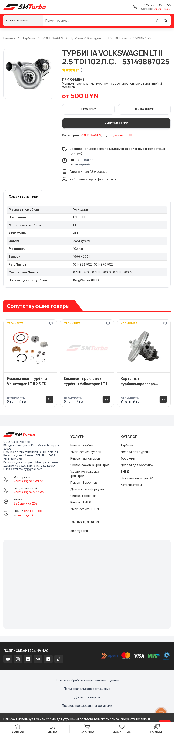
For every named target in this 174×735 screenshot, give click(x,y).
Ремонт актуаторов (85, 458)
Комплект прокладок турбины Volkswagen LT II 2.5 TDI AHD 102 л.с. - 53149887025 (86, 381)
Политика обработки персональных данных (87, 680)
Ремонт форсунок (83, 482)
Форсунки (128, 458)
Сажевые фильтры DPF (137, 478)
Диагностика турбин (85, 452)
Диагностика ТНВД (84, 509)
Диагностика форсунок (87, 489)
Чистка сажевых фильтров (90, 465)
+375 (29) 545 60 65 (29, 492)
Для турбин (79, 531)
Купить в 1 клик (116, 123)
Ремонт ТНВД (80, 502)
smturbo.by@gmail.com (27, 469)
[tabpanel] (87, 245)
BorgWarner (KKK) (121, 135)
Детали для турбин (135, 452)
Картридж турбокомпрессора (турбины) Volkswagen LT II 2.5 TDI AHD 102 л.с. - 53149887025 (144, 381)
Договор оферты (87, 697)
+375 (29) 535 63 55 (28, 481)
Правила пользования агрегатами (87, 705)
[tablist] (23, 196)
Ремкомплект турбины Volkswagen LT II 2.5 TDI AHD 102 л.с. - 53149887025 (27, 381)
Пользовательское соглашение (87, 688)
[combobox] (23, 20)
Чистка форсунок (83, 495)
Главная (9, 38)
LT (104, 135)
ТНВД (125, 471)
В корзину (88, 109)
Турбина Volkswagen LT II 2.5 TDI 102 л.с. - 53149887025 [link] (110, 38)
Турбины (28, 38)
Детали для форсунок (137, 465)
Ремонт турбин (81, 445)
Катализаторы (131, 484)
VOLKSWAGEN (53, 38)
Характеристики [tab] (23, 196)
